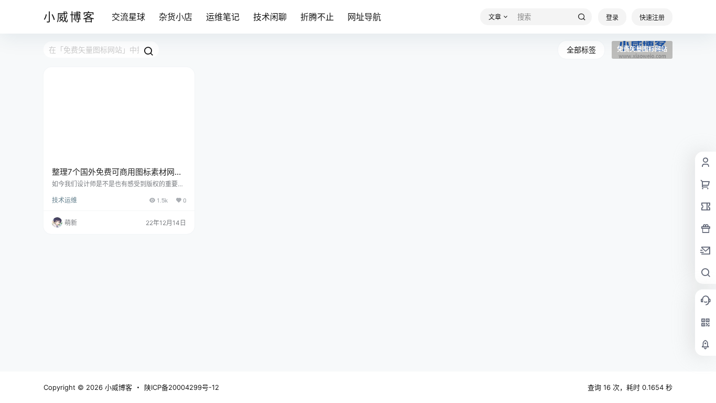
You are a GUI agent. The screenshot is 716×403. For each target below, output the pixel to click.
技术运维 (64, 200)
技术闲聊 (270, 17)
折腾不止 (317, 17)
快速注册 (652, 18)
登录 (612, 18)
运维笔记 (223, 17)
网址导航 (364, 17)
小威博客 (117, 387)
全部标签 (581, 49)
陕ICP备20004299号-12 (181, 387)
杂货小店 (175, 17)
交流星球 (128, 17)
